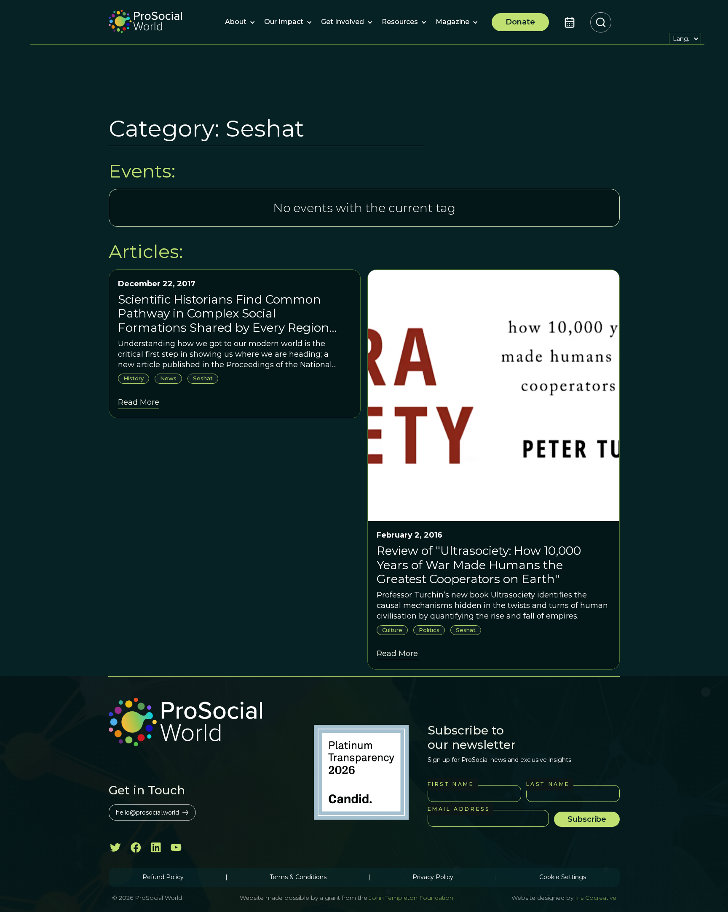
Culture (392, 630)
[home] (145, 22)
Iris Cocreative (595, 897)
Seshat (203, 378)
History (133, 378)
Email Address (459, 809)
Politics (429, 630)
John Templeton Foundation (410, 897)
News (168, 378)
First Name (451, 784)
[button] (235, 22)
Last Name (548, 784)
